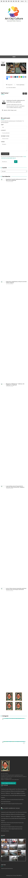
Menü (22, 1)
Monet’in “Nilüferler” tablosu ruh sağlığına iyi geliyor (15, 384)
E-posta (3, 130)
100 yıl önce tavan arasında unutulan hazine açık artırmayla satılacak (16, 589)
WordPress (19, 875)
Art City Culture (12, 87)
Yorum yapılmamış (20, 84)
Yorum (2, 141)
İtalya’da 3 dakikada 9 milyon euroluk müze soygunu (12, 791)
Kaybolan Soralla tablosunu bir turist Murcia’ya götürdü (14, 789)
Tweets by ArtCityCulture (7, 868)
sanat (15, 110)
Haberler (5, 110)
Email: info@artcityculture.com (8, 783)
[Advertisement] (14, 41)
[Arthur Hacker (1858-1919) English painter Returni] (14, 729)
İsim (2, 124)
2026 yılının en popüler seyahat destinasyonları (11, 803)
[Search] (15, 161)
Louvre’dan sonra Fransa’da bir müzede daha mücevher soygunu (15, 487)
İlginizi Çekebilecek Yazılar (12, 808)
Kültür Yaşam (11, 110)
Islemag (8, 875)
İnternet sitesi (5, 136)
